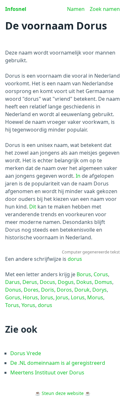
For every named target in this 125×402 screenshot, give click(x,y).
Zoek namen (105, 9)
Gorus (12, 297)
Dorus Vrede (25, 353)
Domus (103, 282)
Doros (64, 289)
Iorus (46, 297)
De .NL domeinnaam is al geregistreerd (57, 362)
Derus (29, 282)
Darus (12, 282)
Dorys (99, 289)
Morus (95, 297)
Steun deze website (63, 393)
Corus (101, 274)
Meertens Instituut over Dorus (47, 372)
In (78, 175)
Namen (76, 9)
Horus (30, 297)
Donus (13, 289)
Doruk (82, 289)
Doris (47, 289)
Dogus (66, 282)
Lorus (78, 297)
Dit (32, 206)
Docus (47, 282)
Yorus (28, 305)
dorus (75, 258)
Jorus (62, 297)
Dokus (84, 282)
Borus (84, 274)
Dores (31, 289)
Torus (12, 305)
